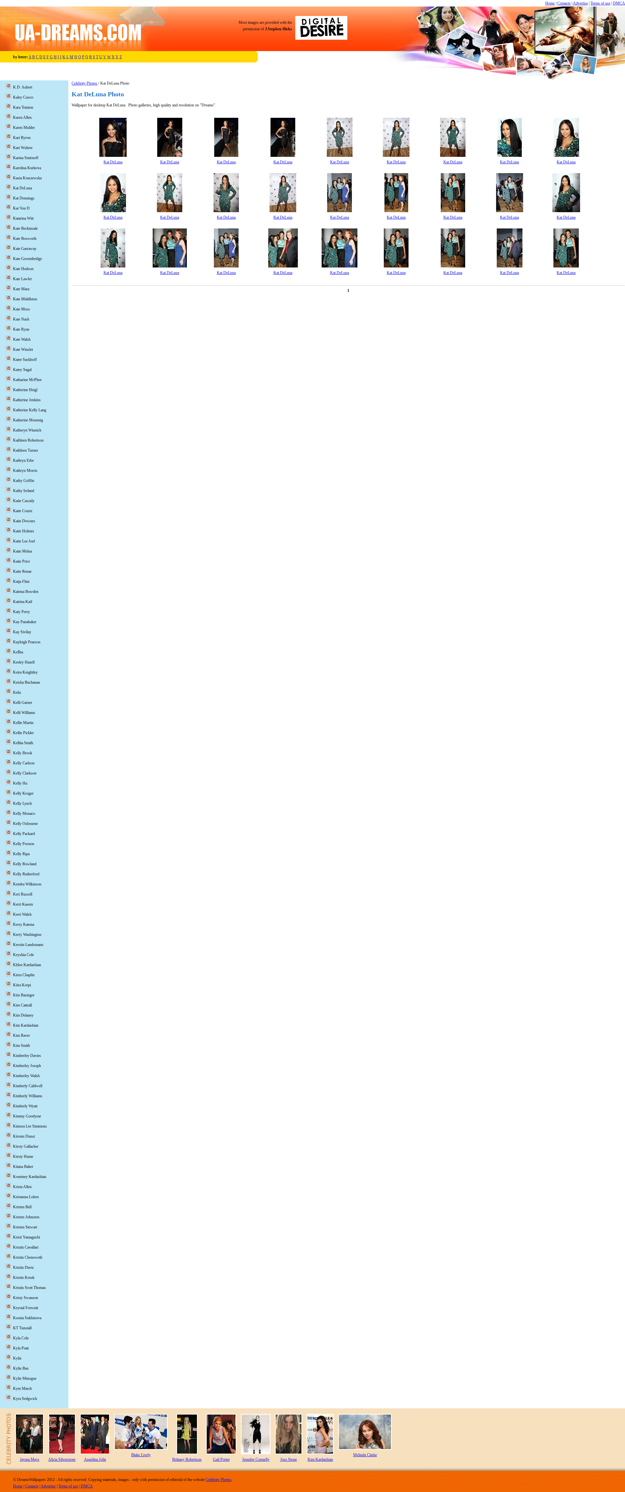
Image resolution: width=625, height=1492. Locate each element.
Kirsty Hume (23, 1156)
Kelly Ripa (21, 854)
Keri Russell (22, 894)
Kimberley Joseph (27, 1065)
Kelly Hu (20, 783)
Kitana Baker (23, 1166)
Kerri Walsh (22, 914)
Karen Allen (22, 117)
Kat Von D (21, 208)
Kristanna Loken (26, 1197)
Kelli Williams (24, 712)
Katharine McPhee (27, 379)
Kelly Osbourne (25, 823)
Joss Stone (288, 1459)
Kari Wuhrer (23, 147)
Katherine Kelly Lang (29, 410)
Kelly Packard (24, 833)
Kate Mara (21, 289)
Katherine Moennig (28, 420)
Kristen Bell (22, 1207)
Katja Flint (21, 581)
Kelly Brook (22, 753)
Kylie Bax (21, 1368)
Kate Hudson (23, 269)
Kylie (17, 1358)
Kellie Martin (23, 722)
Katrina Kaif (22, 601)
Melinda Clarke (365, 1455)
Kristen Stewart (25, 1227)
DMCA (619, 3)
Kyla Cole (21, 1338)
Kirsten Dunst (24, 1136)
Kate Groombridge (27, 258)
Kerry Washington (27, 934)
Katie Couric (23, 511)
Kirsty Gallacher (25, 1146)
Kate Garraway (24, 248)
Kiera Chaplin (24, 975)
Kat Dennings (24, 198)
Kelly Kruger (23, 793)
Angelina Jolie (95, 1459)
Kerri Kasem (23, 904)
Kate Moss (21, 309)
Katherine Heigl (25, 390)
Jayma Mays (29, 1459)
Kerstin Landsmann (28, 944)
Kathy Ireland (23, 490)
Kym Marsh (22, 1388)
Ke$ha (18, 652)
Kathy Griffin (23, 480)
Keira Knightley (25, 672)
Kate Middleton (25, 299)
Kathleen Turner (25, 450)
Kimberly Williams (27, 1096)
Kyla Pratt (21, 1348)
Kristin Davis (23, 1267)
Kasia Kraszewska (27, 178)
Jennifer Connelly (256, 1459)
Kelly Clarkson (24, 773)
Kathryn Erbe (23, 460)
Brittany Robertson (186, 1459)
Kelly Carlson (24, 763)
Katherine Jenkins (27, 400)
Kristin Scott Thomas (29, 1287)
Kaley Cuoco (23, 97)
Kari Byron (22, 137)
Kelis (17, 692)
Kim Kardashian (25, 1025)
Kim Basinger (24, 995)
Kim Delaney (23, 1015)
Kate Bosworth (24, 238)
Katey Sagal (22, 369)
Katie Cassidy (24, 501)
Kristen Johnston (26, 1217)
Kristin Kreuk (24, 1277)
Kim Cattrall (22, 1005)
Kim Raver (21, 1035)
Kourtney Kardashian (29, 1176)
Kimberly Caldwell (27, 1086)
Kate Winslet (23, 349)
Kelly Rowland (24, 864)
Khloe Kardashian (27, 965)
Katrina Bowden (25, 591)
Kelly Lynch (22, 803)
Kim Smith (21, 1045)
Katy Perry (21, 611)
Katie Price (21, 561)
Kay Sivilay (22, 632)
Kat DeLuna (113, 162)
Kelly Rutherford (26, 874)
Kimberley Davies (27, 1055)
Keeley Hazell (24, 662)
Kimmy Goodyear (27, 1116)
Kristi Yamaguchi (26, 1237)
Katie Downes (24, 521)
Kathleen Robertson (28, 440)
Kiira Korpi (22, 985)
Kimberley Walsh (26, 1076)
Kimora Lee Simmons (30, 1126)
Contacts (564, 3)
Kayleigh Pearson (26, 642)
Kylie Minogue (24, 1378)
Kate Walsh (22, 339)
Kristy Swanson (25, 1297)
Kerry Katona (23, 924)
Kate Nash (21, 319)
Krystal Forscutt (25, 1308)
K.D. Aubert (22, 87)
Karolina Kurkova (27, 168)
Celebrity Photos (84, 83)
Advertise (580, 3)
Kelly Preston (23, 844)
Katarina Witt (23, 218)
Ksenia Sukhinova (27, 1318)
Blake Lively (141, 1455)
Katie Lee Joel (24, 541)
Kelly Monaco (24, 813)
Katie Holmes (23, 531)
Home (550, 3)
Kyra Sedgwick (25, 1398)
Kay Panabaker (24, 622)
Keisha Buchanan (26, 682)
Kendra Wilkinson (27, 884)
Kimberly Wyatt (25, 1106)
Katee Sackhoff (25, 359)
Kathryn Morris (25, 470)
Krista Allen (22, 1186)
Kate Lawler (22, 279)
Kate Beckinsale (25, 228)
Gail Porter (221, 1459)
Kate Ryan (21, 329)
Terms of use (600, 3)
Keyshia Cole (23, 954)
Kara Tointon (23, 107)
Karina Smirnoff (25, 158)
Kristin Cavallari (25, 1247)
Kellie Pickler (23, 733)
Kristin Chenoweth (27, 1257)
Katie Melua (22, 551)
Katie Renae (22, 571)
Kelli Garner (22, 702)
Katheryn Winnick (27, 430)
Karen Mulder (24, 127)
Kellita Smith (23, 743)
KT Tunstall (22, 1328)
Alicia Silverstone (62, 1459)
